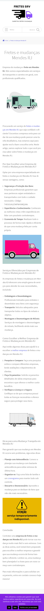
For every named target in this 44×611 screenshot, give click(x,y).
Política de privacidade (28, 607)
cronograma (13, 478)
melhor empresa (19, 350)
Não (15, 607)
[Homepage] (22, 14)
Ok (9, 607)
